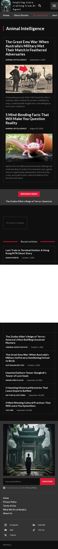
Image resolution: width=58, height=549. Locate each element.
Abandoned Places (15, 380)
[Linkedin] (33, 525)
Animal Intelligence (16, 60)
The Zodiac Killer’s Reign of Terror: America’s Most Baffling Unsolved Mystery (25, 339)
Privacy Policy (31, 488)
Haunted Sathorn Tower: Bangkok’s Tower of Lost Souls (26, 374)
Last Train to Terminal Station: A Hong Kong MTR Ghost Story (27, 252)
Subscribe (47, 481)
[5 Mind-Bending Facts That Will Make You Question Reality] (29, 148)
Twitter (13, 535)
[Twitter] (5, 535)
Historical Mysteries (15, 395)
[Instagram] (5, 525)
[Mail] (5, 530)
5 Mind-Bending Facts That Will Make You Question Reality (27, 118)
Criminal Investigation (17, 347)
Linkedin (41, 525)
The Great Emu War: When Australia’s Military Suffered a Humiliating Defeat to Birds (28, 357)
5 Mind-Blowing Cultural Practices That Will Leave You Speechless (28, 404)
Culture (9, 410)
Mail (11, 530)
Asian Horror (12, 258)
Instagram (14, 525)
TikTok (41, 530)
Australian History (15, 365)
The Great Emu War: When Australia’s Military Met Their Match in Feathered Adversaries (27, 48)
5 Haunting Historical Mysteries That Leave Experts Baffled (27, 389)
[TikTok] (33, 530)
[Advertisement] (29, 294)
